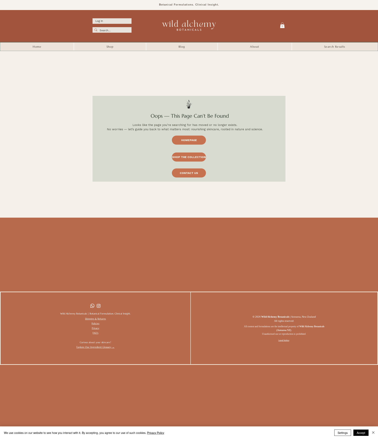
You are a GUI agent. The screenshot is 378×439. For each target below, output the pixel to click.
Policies (95, 323)
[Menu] (274, 25)
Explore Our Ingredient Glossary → (95, 347)
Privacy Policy (155, 433)
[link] (282, 25)
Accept (361, 433)
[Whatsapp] (92, 305)
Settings (343, 433)
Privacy (95, 328)
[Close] (373, 433)
